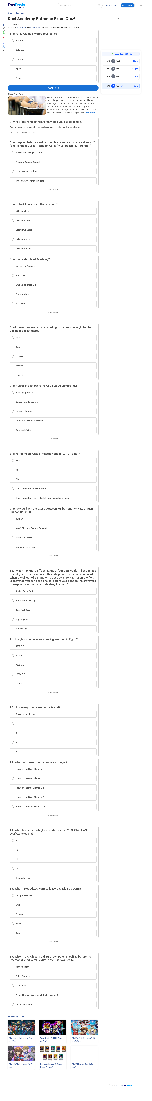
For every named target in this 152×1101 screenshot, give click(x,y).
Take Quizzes (110, 5)
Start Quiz (53, 88)
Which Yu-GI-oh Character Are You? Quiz (20, 1039)
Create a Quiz (127, 5)
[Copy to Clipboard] (4, 46)
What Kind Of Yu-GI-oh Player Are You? (51, 1039)
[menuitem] (111, 5)
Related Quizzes (16, 1016)
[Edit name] (121, 86)
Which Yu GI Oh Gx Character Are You (21, 1065)
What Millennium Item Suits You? (82, 1065)
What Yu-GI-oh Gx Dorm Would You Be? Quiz (83, 1039)
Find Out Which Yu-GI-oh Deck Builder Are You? (51, 1065)
